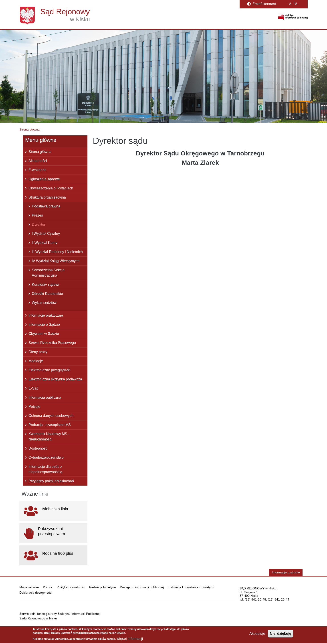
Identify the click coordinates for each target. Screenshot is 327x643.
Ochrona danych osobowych (50, 416)
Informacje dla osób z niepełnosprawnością (45, 469)
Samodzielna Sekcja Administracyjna (48, 272)
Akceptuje (257, 633)
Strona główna (29, 129)
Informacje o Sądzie (44, 324)
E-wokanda (37, 170)
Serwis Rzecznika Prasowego (52, 343)
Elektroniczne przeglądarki (49, 370)
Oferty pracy (37, 352)
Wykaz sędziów (44, 303)
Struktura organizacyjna (47, 197)
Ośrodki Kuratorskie (47, 293)
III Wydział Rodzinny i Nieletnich (57, 252)
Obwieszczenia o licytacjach (50, 188)
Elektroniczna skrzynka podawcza (55, 379)
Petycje (34, 406)
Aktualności (37, 161)
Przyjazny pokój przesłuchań (51, 481)
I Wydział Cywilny (46, 233)
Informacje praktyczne (45, 315)
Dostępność (37, 448)
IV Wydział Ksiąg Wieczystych (55, 261)
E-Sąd (33, 388)
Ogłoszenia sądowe (44, 179)
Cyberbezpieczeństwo (46, 457)
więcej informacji (130, 639)
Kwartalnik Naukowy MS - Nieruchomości (48, 436)
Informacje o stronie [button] (286, 572)
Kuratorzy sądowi (45, 284)
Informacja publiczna (44, 397)
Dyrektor (38, 224)
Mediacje (35, 361)
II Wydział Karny (44, 243)
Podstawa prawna (46, 206)
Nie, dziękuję (280, 633)
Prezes (37, 215)
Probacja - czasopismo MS (49, 425)
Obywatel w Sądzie (43, 334)
